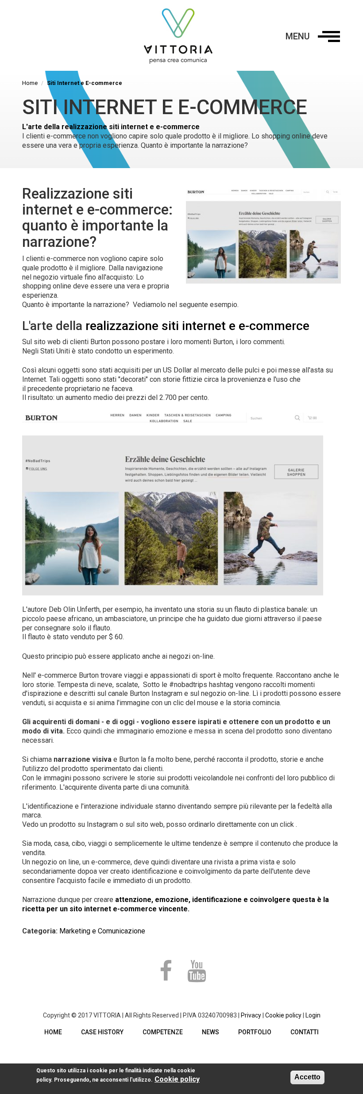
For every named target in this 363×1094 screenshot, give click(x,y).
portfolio (254, 1032)
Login (313, 1015)
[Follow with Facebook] (166, 971)
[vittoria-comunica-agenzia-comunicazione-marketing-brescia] (181, 35)
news (210, 1032)
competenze (163, 1032)
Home (30, 83)
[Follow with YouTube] (196, 971)
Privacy (251, 1015)
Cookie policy (283, 1015)
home (53, 1032)
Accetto (307, 1077)
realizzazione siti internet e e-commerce (197, 326)
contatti (304, 1032)
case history (102, 1032)
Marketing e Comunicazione (102, 931)
